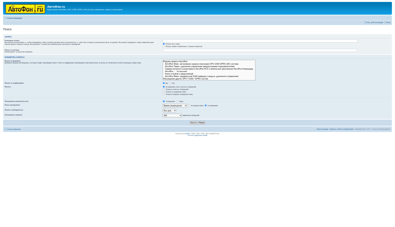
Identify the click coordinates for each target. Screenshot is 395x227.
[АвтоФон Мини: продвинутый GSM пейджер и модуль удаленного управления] (209, 76)
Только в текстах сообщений (176, 89)
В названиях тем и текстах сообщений (180, 87)
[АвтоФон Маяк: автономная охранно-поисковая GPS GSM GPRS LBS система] (209, 64)
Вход (388, 22)
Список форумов (14, 18)
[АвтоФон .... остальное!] (209, 71)
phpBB (187, 133)
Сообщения (170, 101)
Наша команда (322, 129)
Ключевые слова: (12, 40)
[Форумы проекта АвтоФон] (209, 61)
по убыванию (212, 105)
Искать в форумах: (13, 61)
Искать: (8, 87)
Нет (173, 83)
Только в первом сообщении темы (179, 94)
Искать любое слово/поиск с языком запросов (183, 46)
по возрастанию (196, 105)
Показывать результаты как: (17, 101)
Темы (181, 101)
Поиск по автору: (12, 50)
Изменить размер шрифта (388, 17)
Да (166, 83)
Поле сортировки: (12, 105)
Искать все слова (172, 44)
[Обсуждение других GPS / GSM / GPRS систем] (209, 79)
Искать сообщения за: (14, 110)
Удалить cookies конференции (341, 129)
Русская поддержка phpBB (197, 135)
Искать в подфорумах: (14, 83)
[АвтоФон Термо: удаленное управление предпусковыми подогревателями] (209, 66)
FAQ (368, 22)
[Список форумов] (25, 8)
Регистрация (378, 22)
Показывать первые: (13, 115)
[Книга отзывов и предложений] (209, 74)
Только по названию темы (175, 92)
